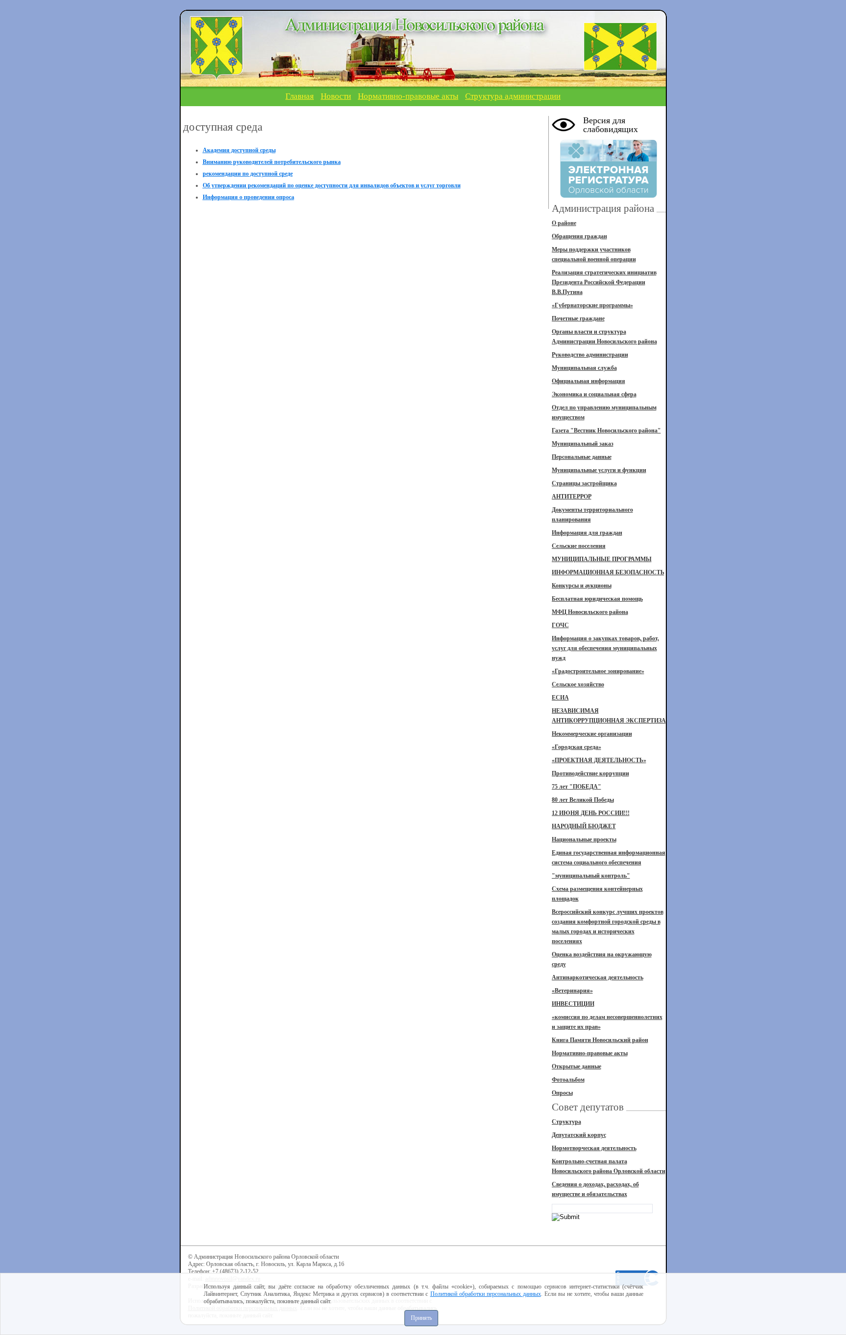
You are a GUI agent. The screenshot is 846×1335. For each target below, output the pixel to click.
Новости (336, 96)
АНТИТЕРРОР (571, 496)
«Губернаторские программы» (592, 305)
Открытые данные (576, 1066)
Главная (299, 96)
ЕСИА (560, 697)
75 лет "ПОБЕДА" (576, 786)
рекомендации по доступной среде (248, 173)
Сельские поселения (579, 546)
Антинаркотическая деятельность (597, 977)
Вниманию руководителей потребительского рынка (272, 161)
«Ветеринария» (572, 990)
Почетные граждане (578, 318)
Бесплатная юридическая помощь (597, 598)
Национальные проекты (584, 839)
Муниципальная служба (584, 367)
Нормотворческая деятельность (594, 1148)
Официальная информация (588, 381)
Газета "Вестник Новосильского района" (606, 430)
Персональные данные (581, 456)
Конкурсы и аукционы (581, 585)
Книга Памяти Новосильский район (600, 1040)
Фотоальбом (568, 1079)
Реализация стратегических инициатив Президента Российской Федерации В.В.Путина (604, 282)
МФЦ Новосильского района (590, 612)
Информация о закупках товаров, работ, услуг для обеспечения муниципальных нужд (605, 648)
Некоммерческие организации (592, 733)
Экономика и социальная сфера (594, 394)
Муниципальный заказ (582, 443)
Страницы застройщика (584, 483)
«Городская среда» (576, 747)
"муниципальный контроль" (591, 875)
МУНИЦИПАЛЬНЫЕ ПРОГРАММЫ (602, 559)
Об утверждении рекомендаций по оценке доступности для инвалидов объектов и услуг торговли (332, 185)
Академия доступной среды (239, 150)
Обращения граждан (579, 236)
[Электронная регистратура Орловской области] (608, 196)
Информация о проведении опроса (248, 197)
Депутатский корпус (579, 1134)
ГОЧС (560, 625)
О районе (564, 223)
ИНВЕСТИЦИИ (573, 1003)
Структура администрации (513, 96)
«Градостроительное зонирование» (598, 671)
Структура (566, 1121)
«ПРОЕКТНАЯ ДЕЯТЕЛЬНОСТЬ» (599, 760)
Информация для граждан (587, 532)
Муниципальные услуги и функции (599, 470)
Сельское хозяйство (578, 684)
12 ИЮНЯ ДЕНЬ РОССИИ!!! (591, 813)
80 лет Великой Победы (583, 799)
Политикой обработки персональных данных (485, 1293)
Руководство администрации (590, 354)
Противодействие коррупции (590, 773)
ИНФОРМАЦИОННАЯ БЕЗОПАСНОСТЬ (608, 572)
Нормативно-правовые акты (408, 96)
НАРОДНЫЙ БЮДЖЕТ (584, 826)
